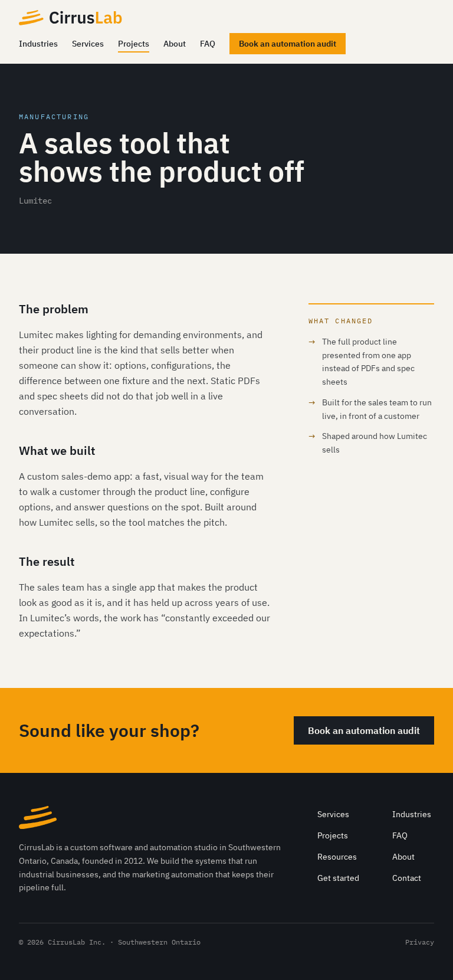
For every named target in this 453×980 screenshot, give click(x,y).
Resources (337, 856)
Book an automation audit (287, 43)
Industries (38, 43)
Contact (406, 878)
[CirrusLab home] (71, 17)
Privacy (419, 942)
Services (88, 43)
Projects (133, 43)
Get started (338, 878)
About (174, 43)
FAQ (207, 43)
